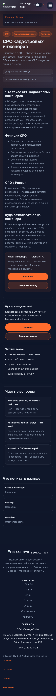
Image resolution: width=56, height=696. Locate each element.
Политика (7, 660)
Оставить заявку (28, 285)
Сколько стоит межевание (22, 368)
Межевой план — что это (21, 359)
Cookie (6, 678)
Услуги (28, 589)
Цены (28, 595)
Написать (28, 276)
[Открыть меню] (50, 5)
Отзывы (28, 605)
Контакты (28, 616)
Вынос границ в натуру (20, 373)
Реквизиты (8, 687)
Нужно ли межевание (19, 364)
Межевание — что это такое (23, 354)
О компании (28, 611)
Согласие (7, 669)
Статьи (20, 17)
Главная (9, 17)
